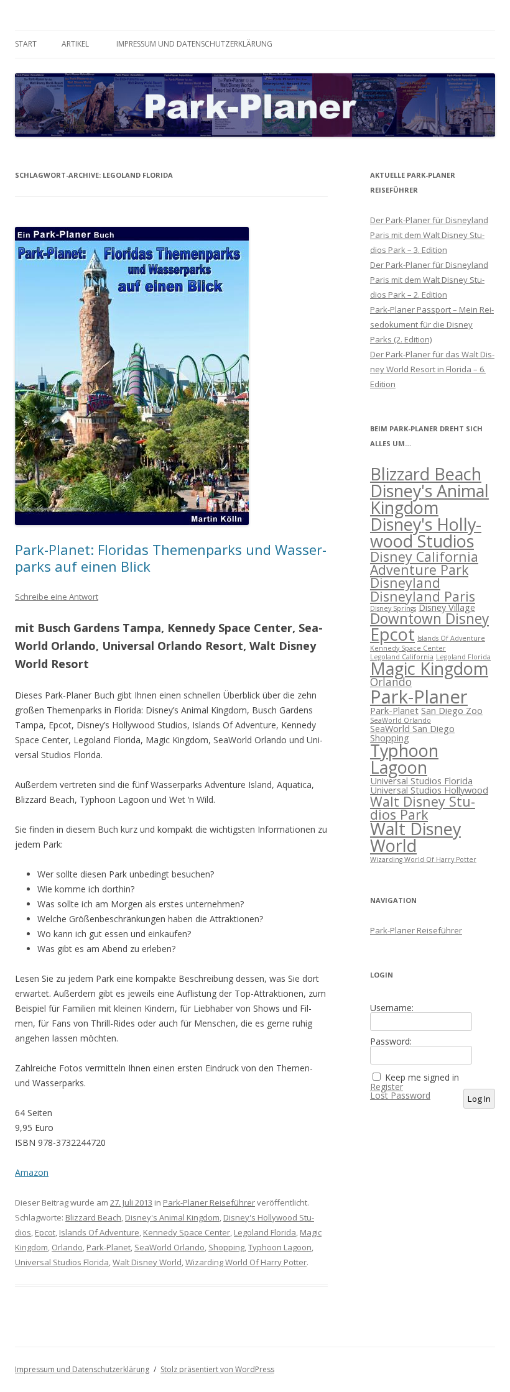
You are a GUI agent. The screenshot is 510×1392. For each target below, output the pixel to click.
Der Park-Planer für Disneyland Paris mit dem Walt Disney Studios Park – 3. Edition (429, 234)
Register (386, 1087)
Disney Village (447, 607)
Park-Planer (419, 696)
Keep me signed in (422, 1077)
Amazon (32, 1172)
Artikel (75, 44)
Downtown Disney (429, 618)
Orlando (67, 1247)
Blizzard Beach (93, 1217)
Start (26, 44)
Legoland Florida (265, 1232)
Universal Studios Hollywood (429, 790)
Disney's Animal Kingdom (172, 1217)
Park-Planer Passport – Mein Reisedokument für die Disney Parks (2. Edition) (432, 324)
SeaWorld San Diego (412, 728)
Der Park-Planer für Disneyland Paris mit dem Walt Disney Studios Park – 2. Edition (429, 279)
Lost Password (400, 1095)
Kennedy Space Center (186, 1232)
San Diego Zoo (452, 710)
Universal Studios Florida (62, 1262)
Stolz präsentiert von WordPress (217, 1369)
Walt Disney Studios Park (422, 807)
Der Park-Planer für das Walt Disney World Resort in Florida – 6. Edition (432, 369)
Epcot (45, 1232)
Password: (391, 1041)
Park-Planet (108, 1247)
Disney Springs (393, 608)
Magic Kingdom (429, 668)
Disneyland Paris (422, 596)
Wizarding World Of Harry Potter (246, 1262)
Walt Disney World (147, 1262)
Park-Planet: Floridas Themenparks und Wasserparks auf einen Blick (171, 557)
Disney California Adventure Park (424, 563)
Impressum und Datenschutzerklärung (194, 44)
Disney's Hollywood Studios (425, 532)
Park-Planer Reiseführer (209, 1202)
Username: (392, 1008)
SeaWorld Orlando (169, 1247)
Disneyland (405, 583)
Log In (479, 1098)
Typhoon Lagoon (280, 1247)
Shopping (226, 1247)
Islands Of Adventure (99, 1232)
